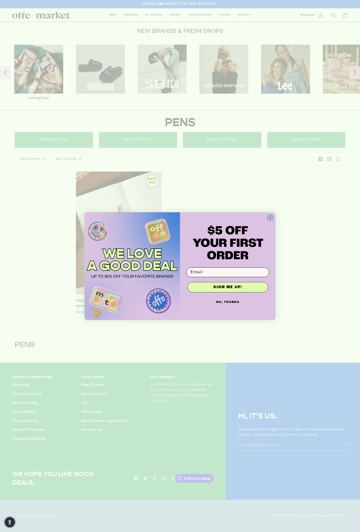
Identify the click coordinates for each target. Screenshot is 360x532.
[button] (10, 522)
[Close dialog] (270, 218)
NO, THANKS (228, 302)
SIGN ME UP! (227, 287)
